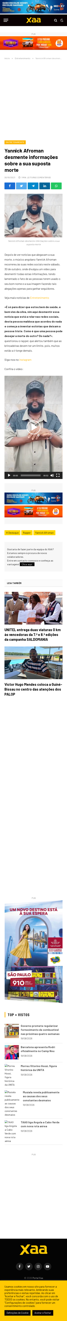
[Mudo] (52, 475)
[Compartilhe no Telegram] (33, 186)
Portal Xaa (38, 1278)
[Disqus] (33, 749)
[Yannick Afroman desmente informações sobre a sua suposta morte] (33, 215)
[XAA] (33, 20)
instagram (25, 359)
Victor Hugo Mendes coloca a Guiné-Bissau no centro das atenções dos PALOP (33, 689)
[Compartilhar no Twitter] (21, 186)
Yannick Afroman (44, 532)
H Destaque (12, 532)
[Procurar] (55, 20)
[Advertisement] (33, 99)
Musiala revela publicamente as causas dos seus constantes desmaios (41, 1096)
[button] (33, 427)
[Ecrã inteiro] (58, 475)
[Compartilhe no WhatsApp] (56, 186)
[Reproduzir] (9, 475)
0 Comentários (43, 177)
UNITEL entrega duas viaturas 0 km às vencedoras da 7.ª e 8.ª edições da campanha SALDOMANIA (32, 634)
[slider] (31, 475)
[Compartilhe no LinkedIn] (44, 186)
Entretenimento (15, 142)
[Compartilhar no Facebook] (9, 186)
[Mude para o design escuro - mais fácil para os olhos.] (61, 20)
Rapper (27, 532)
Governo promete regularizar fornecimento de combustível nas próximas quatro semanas (40, 1029)
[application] (33, 427)
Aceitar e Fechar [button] (42, 1312)
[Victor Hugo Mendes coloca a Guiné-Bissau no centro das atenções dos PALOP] (33, 662)
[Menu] (6, 20)
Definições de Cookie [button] (17, 1312)
